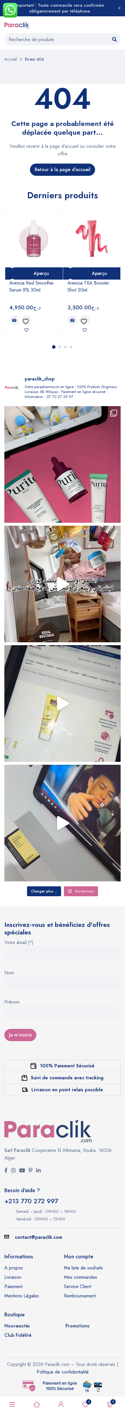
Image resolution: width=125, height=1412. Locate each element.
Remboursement (80, 1295)
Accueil (10, 59)
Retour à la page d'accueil (62, 169)
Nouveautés (17, 1325)
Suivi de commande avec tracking (67, 1077)
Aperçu (41, 273)
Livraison (12, 1277)
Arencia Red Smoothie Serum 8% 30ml (31, 286)
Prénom (11, 1002)
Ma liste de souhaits (83, 1267)
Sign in (61, 1404)
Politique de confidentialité (63, 1372)
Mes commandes (80, 1277)
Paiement (13, 1286)
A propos (13, 1267)
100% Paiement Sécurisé (67, 1065)
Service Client (77, 1286)
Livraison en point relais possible (67, 1089)
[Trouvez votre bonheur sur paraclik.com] (62, 584)
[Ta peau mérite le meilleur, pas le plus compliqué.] (62, 464)
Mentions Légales (21, 1295)
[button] (14, 320)
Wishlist (89, 1401)
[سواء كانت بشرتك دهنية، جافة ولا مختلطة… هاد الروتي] (62, 703)
